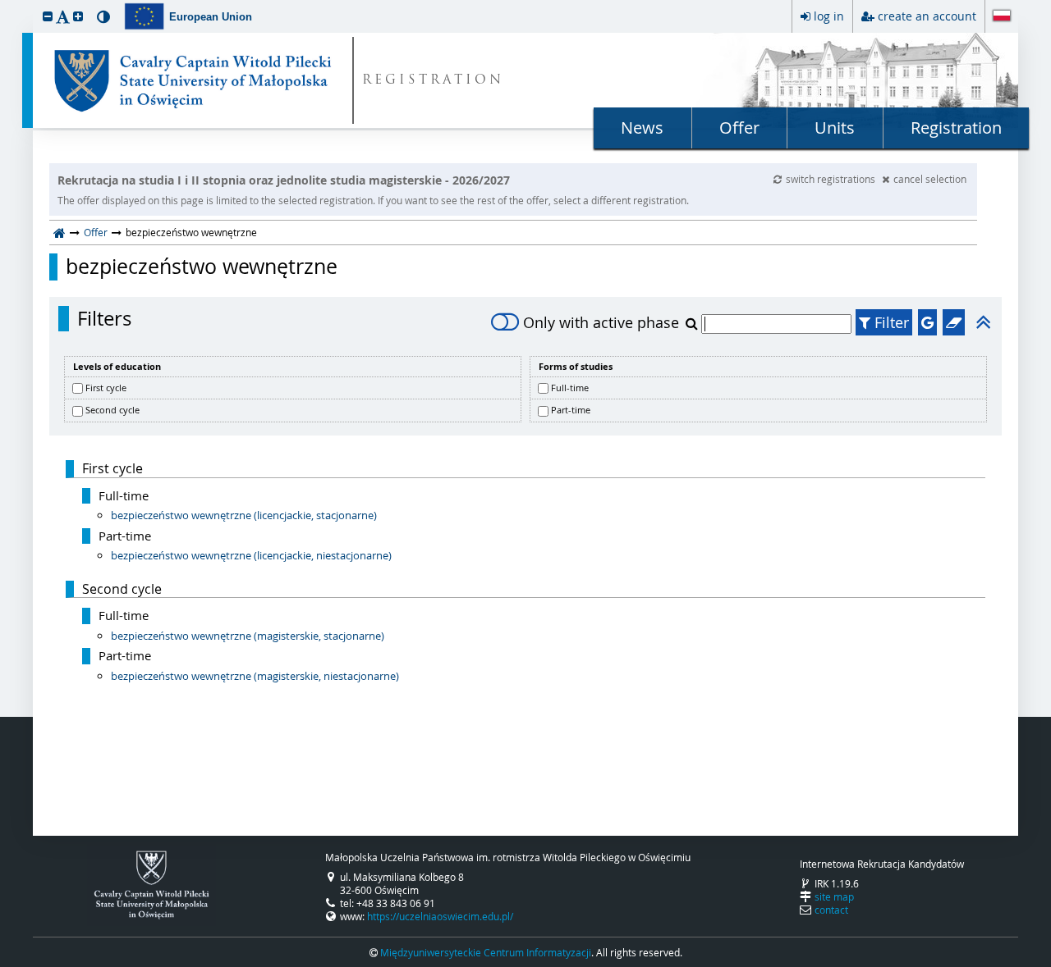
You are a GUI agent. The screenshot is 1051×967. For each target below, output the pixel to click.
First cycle (105, 387)
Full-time (570, 387)
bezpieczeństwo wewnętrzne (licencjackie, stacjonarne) (244, 515)
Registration (956, 127)
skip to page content (4, 4)
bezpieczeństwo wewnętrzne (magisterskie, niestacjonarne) (255, 675)
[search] (693, 323)
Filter (889, 322)
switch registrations (832, 178)
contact (831, 909)
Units (835, 127)
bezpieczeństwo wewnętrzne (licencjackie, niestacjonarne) (251, 555)
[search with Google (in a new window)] (927, 322)
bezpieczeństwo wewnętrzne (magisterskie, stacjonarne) (247, 635)
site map (834, 896)
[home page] (59, 232)
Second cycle (112, 410)
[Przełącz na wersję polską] (1002, 17)
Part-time (570, 410)
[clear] (954, 322)
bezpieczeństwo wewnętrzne (201, 266)
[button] (48, 16)
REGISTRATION (433, 81)
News (642, 127)
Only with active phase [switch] (601, 322)
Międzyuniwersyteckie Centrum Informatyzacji (485, 952)
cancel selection (929, 178)
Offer (739, 127)
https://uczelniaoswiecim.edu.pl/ (440, 916)
